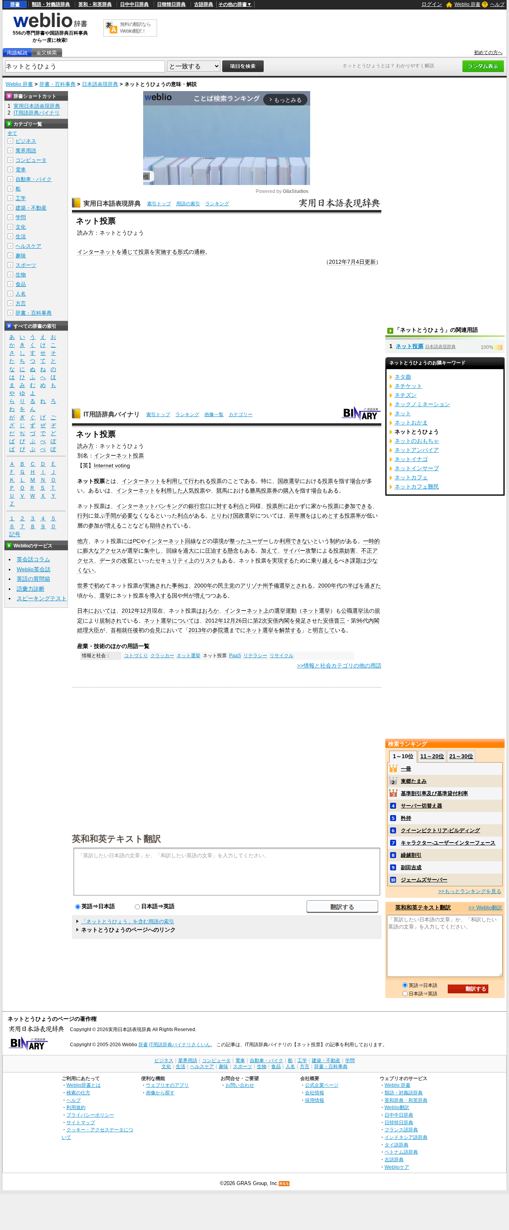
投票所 (274, 506)
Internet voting (112, 465)
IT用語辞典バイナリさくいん (179, 1044)
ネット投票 (410, 346)
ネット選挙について (169, 620)
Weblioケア (397, 1167)
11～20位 (432, 756)
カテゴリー (241, 414)
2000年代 (330, 585)
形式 (182, 252)
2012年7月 (342, 262)
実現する (283, 560)
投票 (144, 252)
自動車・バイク (34, 179)
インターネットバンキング (149, 506)
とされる (301, 585)
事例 (177, 585)
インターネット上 (246, 610)
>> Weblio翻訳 (485, 908)
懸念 (233, 550)
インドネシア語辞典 (406, 1137)
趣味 (21, 256)
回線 (190, 541)
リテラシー (255, 655)
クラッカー (162, 655)
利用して (177, 481)
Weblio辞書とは (83, 1085)
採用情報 (314, 1100)
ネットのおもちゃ (416, 441)
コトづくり (136, 655)
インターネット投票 (119, 455)
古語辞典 (203, 4)
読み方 (85, 446)
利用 (285, 541)
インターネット (96, 252)
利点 (238, 506)
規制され (110, 620)
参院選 (220, 630)
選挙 (132, 550)
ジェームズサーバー (424, 880)
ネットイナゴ (411, 459)
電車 (21, 170)
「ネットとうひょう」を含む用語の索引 (127, 921)
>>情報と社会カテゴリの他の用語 (339, 665)
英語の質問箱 (33, 579)
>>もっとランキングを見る (469, 891)
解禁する (290, 630)
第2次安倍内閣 (271, 620)
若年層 (297, 515)
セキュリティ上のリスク (185, 560)
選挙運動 (285, 610)
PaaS (235, 655)
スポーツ (26, 265)
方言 (21, 303)
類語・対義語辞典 (51, 4)
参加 (93, 525)
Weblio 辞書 (467, 4)
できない (302, 541)
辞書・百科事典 (57, 84)
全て (12, 133)
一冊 (406, 769)
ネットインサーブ (416, 468)
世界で (85, 585)
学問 (21, 217)
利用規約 (75, 1107)
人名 (21, 294)
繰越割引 (411, 855)
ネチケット (408, 386)
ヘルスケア (28, 246)
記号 (14, 534)
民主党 (226, 585)
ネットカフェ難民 (416, 486)
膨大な (91, 550)
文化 (21, 227)
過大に (191, 550)
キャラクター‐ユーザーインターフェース (448, 843)
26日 (241, 620)
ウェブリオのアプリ (167, 1085)
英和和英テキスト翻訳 (116, 838)
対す (221, 506)
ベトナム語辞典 (401, 1151)
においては (102, 610)
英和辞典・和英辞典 (406, 1100)
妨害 (350, 550)
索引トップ (159, 203)
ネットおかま (411, 422)
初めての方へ (488, 52)
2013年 (197, 630)
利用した (172, 490)
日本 (82, 610)
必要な (130, 515)
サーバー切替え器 (421, 806)
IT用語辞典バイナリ (112, 414)
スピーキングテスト (42, 598)
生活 (21, 236)
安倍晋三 (334, 620)
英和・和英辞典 (95, 4)
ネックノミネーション (422, 404)
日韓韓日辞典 (171, 4)
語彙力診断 (31, 589)
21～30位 (461, 756)
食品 (21, 284)
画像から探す (160, 1092)
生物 (21, 275)
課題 (355, 560)
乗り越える (325, 560)
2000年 (203, 585)
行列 (82, 515)
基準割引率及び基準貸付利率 (434, 793)
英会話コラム (33, 559)
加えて (269, 550)
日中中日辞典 (134, 4)
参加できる (358, 506)
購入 (288, 490)
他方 (82, 541)
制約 (335, 541)
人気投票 (194, 490)
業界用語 (26, 151)
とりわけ (222, 515)
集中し (152, 550)
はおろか (207, 610)
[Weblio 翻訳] (111, 28)
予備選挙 (279, 585)
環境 (218, 541)
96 (359, 620)
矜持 (406, 818)
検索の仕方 (78, 1092)
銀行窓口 (199, 506)
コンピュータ (31, 160)
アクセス (110, 550)
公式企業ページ (321, 1085)
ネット (402, 413)
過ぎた (372, 585)
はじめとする (327, 515)
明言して (324, 630)
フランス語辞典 (401, 1129)
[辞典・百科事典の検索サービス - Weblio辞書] (50, 26)
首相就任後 (124, 630)
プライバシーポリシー (90, 1114)
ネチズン (405, 395)
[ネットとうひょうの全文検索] (46, 53)
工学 (21, 198)
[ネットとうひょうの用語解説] (17, 53)
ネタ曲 (402, 377)
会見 (155, 630)
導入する (161, 595)
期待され (161, 525)
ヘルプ (497, 4)
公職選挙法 (355, 610)
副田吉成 (411, 867)
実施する (166, 252)
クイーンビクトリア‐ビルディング (440, 830)
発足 (300, 620)
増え (199, 595)
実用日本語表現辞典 (112, 203)
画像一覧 (213, 414)
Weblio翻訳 (397, 1107)
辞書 (15, 4)
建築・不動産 (31, 208)
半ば (353, 585)
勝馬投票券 (264, 490)
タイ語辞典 (396, 1144)
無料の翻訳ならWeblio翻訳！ (135, 27)
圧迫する (216, 550)
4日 (360, 262)
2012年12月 (137, 610)
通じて (130, 252)
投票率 (352, 515)
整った (237, 541)
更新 (370, 262)
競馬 (221, 490)
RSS (284, 1183)
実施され (155, 585)
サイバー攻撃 (300, 550)
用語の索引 (188, 203)
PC (136, 541)
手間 (110, 515)
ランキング (217, 203)
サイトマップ (80, 1122)
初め (99, 585)
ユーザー (257, 541)
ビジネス (26, 141)
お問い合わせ (239, 1085)
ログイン (432, 4)
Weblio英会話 (34, 569)
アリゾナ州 (254, 585)
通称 (199, 252)
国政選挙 (289, 481)
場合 (355, 481)
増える (113, 525)
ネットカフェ (411, 477)
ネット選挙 (316, 610)
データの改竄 (116, 560)
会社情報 (314, 1092)
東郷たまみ (414, 781)
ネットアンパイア (416, 450)
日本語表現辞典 (100, 84)
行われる (199, 481)
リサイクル (281, 655)
